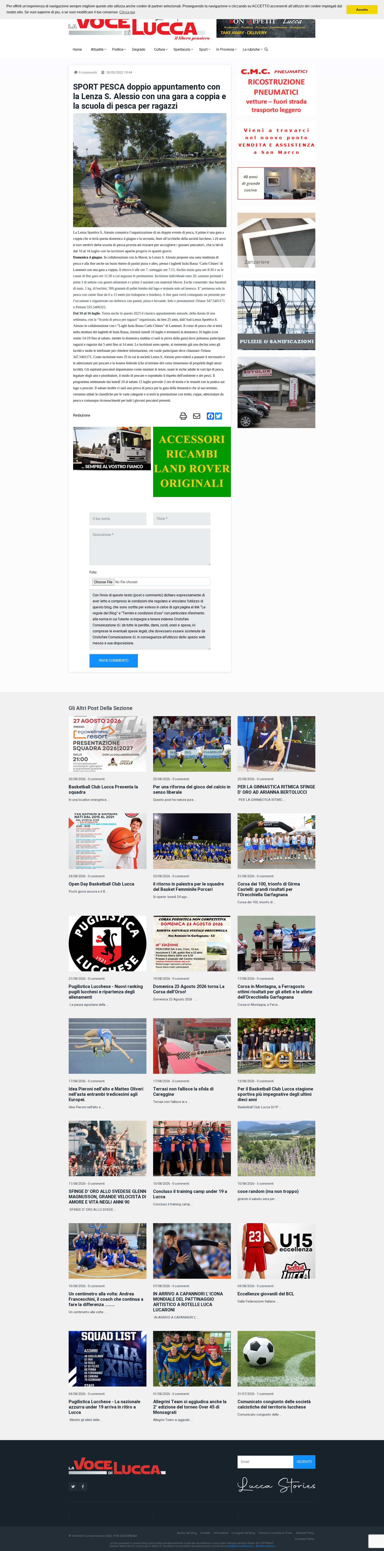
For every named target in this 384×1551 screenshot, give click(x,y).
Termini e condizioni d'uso (275, 1533)
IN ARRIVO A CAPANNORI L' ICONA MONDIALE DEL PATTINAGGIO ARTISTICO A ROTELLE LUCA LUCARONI (188, 1302)
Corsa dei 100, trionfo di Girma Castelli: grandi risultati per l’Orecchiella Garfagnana (269, 889)
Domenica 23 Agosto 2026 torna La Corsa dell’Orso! (188, 989)
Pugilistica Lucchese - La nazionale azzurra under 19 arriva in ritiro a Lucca (104, 1407)
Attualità (97, 49)
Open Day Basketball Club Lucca (101, 884)
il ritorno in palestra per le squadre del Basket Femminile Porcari (188, 887)
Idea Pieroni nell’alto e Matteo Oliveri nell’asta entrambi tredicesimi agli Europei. (106, 1094)
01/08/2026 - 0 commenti (171, 1394)
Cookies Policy (304, 1539)
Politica (118, 49)
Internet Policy (305, 1533)
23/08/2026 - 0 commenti (171, 876)
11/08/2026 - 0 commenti (87, 1183)
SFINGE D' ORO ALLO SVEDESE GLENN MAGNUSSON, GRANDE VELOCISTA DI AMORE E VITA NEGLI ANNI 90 (107, 1196)
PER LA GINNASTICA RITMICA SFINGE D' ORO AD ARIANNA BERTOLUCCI (276, 790)
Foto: (93, 572)
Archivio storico (265, 1546)
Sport (203, 49)
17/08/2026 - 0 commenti (256, 978)
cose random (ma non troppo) (268, 1191)
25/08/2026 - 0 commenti (171, 779)
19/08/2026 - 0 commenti (171, 978)
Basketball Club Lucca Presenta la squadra (103, 790)
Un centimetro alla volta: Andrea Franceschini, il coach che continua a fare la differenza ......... (106, 1299)
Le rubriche (252, 49)
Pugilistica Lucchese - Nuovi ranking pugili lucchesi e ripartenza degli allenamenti (106, 991)
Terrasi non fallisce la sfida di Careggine (183, 1092)
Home (77, 49)
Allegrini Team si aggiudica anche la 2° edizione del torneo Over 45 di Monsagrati (189, 1407)
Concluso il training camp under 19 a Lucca (190, 1194)
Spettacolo (182, 49)
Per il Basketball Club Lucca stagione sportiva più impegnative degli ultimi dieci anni (275, 1094)
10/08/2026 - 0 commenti (171, 1183)
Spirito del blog (187, 1533)
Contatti (205, 1533)
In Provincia (225, 49)
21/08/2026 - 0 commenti (256, 876)
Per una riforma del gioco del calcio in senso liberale (191, 790)
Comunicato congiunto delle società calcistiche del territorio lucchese (274, 1404)
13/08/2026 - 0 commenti (256, 1081)
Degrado (138, 49)
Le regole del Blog (243, 1533)
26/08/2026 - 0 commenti (87, 779)
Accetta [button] (362, 9)
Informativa (221, 1533)
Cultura (160, 49)
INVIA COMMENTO (113, 660)
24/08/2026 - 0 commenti (87, 876)
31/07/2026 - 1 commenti (256, 1394)
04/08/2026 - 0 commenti (256, 1286)
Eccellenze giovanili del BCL (266, 1294)
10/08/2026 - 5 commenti (256, 1183)
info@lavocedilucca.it (240, 1546)
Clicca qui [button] (127, 12)
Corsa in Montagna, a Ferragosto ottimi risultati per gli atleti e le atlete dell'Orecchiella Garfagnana (275, 991)
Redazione (81, 415)
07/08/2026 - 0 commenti (171, 1286)
